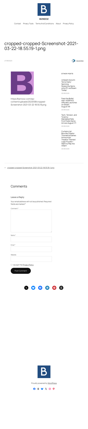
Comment (14, 208)
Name (13, 235)
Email (13, 245)
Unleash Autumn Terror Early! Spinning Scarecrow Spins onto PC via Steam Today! (68, 85)
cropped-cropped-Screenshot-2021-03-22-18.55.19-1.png (30, 167)
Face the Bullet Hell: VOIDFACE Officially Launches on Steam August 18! (69, 102)
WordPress (52, 383)
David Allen (80, 61)
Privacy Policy (28, 265)
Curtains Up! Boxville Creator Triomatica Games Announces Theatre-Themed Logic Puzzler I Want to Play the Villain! (68, 138)
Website (13, 255)
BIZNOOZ (44, 19)
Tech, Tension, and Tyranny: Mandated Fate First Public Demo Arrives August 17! (69, 119)
